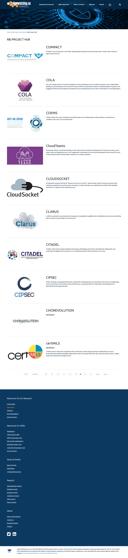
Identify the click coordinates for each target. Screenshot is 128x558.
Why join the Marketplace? (15, 441)
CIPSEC (51, 277)
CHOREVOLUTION (60, 310)
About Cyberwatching (13, 516)
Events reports (11, 502)
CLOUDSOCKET (58, 179)
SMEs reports (11, 499)
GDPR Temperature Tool (14, 438)
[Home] (20, 4)
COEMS (51, 113)
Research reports (12, 492)
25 (52, 374)
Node (24, 32)
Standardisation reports (14, 486)
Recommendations (12, 414)
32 (91, 374)
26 (58, 374)
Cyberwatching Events (14, 472)
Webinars (10, 410)
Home (9, 32)
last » (105, 374)
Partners (9, 526)
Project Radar (11, 404)
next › (98, 374)
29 (76, 374)
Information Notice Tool (14, 444)
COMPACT (54, 47)
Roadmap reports (12, 489)
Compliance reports (13, 496)
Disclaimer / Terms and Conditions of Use (44, 553)
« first (25, 374)
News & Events (11, 465)
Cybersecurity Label (13, 434)
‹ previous (35, 374)
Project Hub (10, 407)
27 (64, 374)
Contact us (10, 520)
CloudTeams (55, 146)
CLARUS (52, 211)
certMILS (53, 343)
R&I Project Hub (17, 32)
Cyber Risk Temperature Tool (16, 448)
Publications (11, 468)
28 (70, 374)
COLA (50, 80)
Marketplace (11, 431)
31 (85, 374)
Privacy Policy (26, 553)
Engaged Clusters (12, 523)
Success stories (12, 451)
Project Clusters (12, 417)
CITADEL (52, 244)
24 (46, 374)
